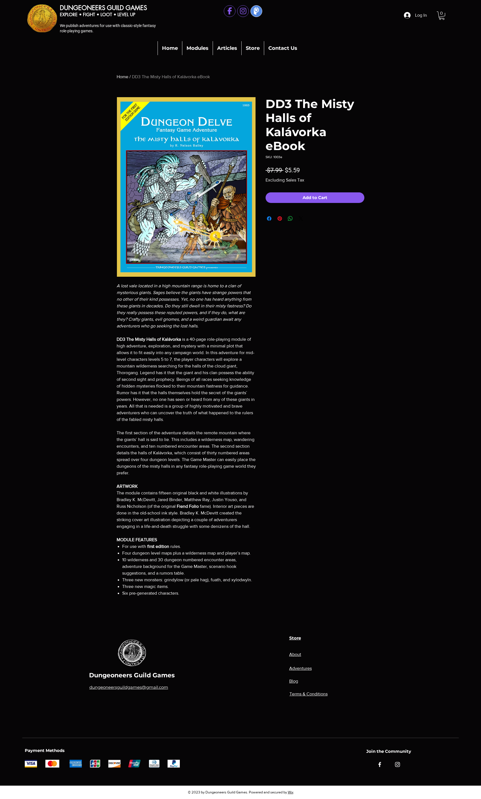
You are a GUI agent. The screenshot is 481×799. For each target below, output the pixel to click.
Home (122, 76)
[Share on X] (301, 218)
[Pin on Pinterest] (279, 218)
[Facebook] (379, 764)
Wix (290, 792)
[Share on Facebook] (269, 218)
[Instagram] (397, 764)
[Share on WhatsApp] (290, 218)
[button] (442, 15)
